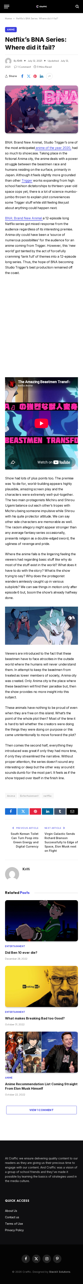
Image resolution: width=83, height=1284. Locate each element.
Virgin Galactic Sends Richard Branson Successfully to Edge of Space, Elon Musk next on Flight (61, 842)
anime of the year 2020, (53, 148)
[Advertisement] (41, 326)
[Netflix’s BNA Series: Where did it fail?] (41, 109)
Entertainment (29, 795)
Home (8, 18)
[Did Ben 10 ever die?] (41, 920)
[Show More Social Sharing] (49, 76)
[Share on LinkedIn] (41, 76)
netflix (48, 795)
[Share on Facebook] (22, 76)
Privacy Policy (14, 1230)
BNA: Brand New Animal (24, 218)
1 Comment (24, 66)
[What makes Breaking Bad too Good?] (41, 986)
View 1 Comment (41, 1110)
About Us (11, 1210)
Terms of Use (14, 1223)
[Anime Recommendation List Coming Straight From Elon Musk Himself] (41, 1052)
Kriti (26, 869)
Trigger (27, 180)
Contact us (12, 1217)
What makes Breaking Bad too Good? (35, 1018)
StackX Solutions (59, 1271)
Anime (11, 29)
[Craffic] (41, 6)
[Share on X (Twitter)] (29, 76)
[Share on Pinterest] (35, 76)
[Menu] (6, 6)
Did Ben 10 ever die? (21, 953)
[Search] (77, 6)
